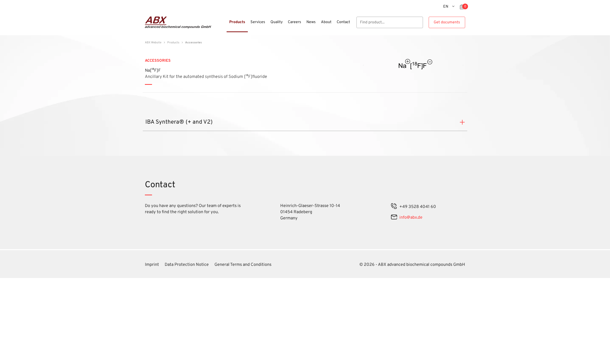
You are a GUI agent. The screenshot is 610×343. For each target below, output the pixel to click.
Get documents (447, 22)
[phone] (394, 207)
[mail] (394, 217)
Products (173, 43)
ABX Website (153, 43)
